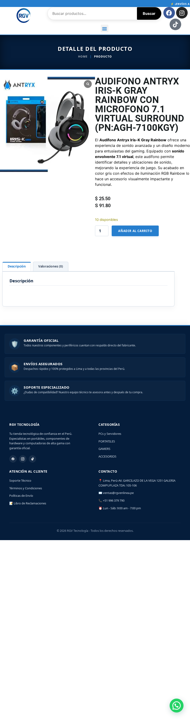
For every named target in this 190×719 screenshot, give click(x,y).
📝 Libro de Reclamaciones (27, 503)
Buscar (149, 13)
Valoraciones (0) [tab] (50, 266)
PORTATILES (106, 441)
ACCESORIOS (107, 456)
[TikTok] (32, 459)
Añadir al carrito (135, 231)
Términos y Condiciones (25, 488)
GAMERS (104, 449)
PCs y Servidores (109, 434)
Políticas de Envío (21, 495)
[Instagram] (182, 13)
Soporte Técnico (20, 480)
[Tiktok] (175, 24)
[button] (104, 28)
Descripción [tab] (17, 266)
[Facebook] (169, 13)
